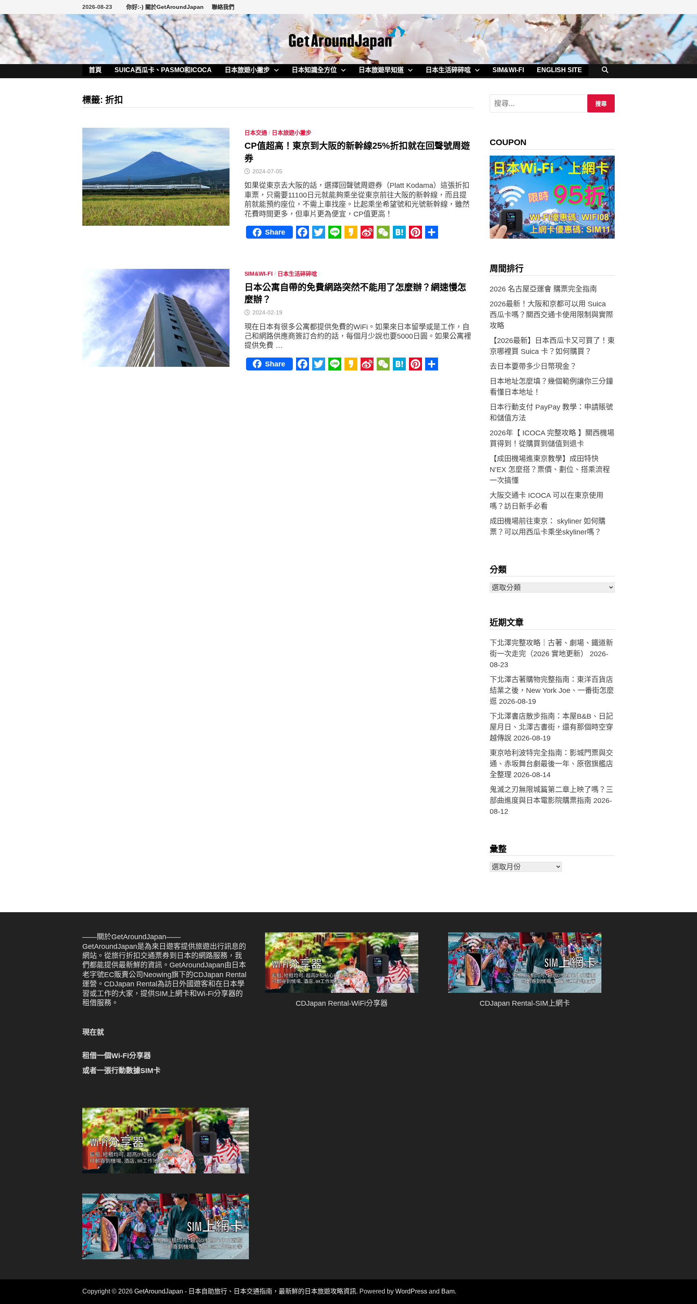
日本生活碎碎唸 (448, 70)
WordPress (411, 1291)
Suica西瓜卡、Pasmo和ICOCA (163, 70)
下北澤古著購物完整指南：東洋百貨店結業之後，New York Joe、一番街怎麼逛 (552, 690)
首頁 (95, 70)
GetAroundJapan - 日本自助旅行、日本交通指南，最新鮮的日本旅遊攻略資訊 (245, 1291)
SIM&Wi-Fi (508, 70)
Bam (448, 1291)
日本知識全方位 (314, 70)
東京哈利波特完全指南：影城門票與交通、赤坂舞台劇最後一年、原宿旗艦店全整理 (551, 764)
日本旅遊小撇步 (247, 70)
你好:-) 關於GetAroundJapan (165, 7)
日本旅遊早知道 (381, 70)
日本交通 (255, 132)
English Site (559, 70)
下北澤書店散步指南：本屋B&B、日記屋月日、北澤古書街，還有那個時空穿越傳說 (551, 727)
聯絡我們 (223, 7)
